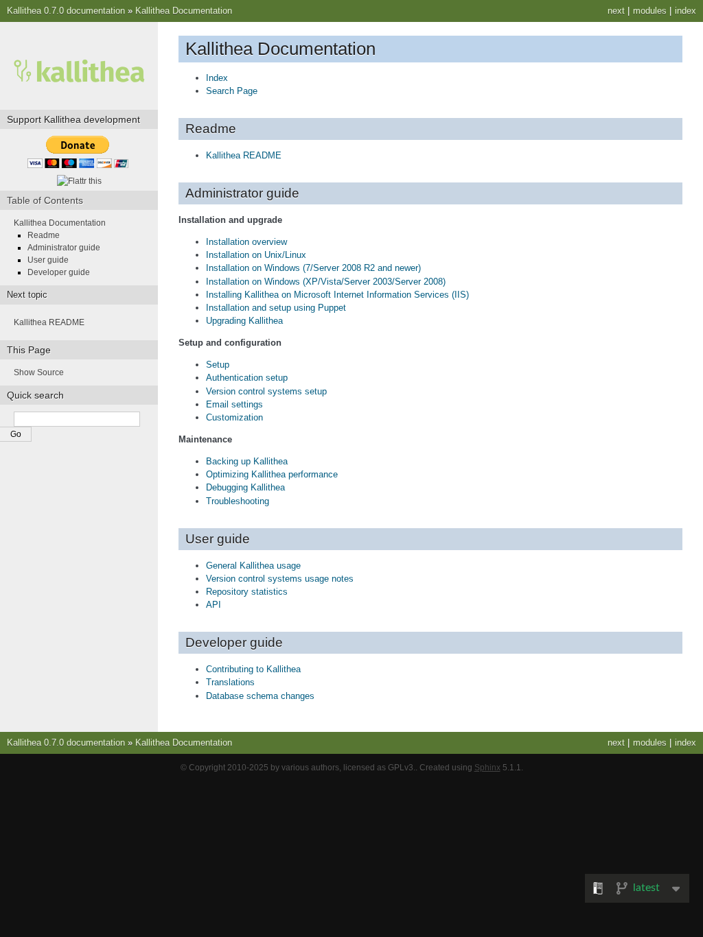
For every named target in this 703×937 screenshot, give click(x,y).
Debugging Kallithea (245, 487)
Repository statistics (247, 591)
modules (650, 10)
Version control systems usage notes (280, 578)
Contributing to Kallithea (253, 669)
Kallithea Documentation (183, 10)
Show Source (39, 372)
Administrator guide (63, 247)
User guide (48, 260)
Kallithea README (243, 155)
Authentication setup (247, 377)
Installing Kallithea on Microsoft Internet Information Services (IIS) (337, 294)
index (685, 10)
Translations (230, 682)
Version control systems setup (266, 391)
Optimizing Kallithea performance (272, 474)
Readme (43, 235)
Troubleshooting (237, 501)
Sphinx (487, 767)
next (616, 10)
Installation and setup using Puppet (276, 308)
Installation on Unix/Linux (256, 255)
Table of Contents (45, 200)
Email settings (234, 404)
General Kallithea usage (253, 565)
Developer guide (58, 272)
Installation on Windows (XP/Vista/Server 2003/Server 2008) (326, 281)
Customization (234, 417)
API (213, 605)
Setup (217, 364)
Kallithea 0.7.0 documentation (66, 10)
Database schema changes (260, 696)
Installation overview (246, 242)
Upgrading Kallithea (244, 321)
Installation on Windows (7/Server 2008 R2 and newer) (313, 268)
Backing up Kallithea (247, 461)
